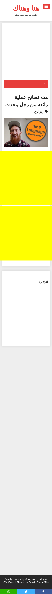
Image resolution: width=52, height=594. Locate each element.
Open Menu (46, 6)
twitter (26, 591)
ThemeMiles (43, 582)
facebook (43, 591)
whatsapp (8, 591)
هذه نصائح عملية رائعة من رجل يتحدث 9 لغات (26, 104)
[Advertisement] (26, 53)
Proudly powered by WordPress (14, 580)
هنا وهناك (26, 8)
